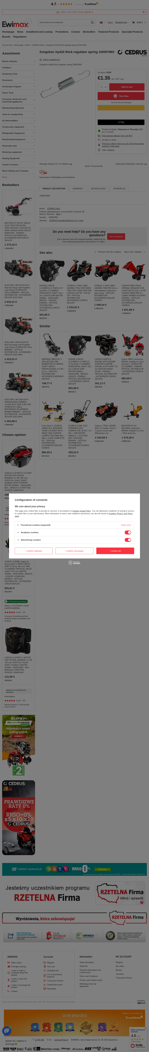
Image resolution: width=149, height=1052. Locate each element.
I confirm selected (34, 551)
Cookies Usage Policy (81, 511)
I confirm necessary (74, 551)
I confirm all (115, 551)
